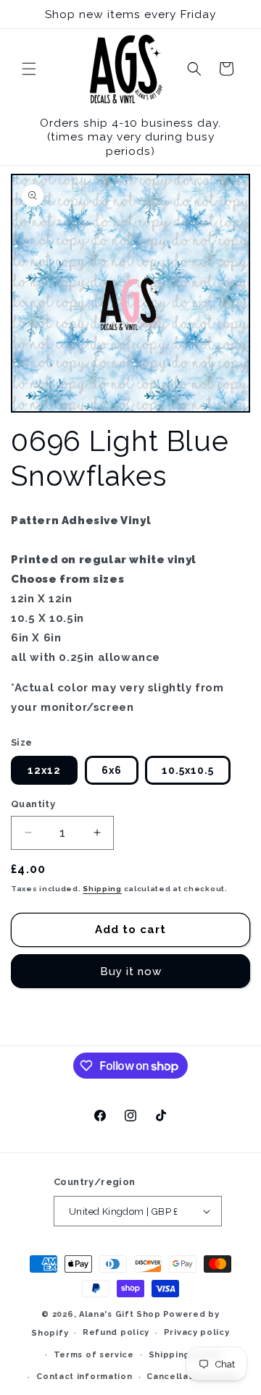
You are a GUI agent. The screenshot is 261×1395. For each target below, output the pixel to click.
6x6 (112, 770)
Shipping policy (186, 1355)
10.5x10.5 (188, 770)
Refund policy (116, 1332)
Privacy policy (197, 1332)
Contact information (84, 1376)
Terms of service (94, 1355)
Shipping (102, 889)
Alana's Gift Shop (120, 1314)
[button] (29, 69)
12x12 (44, 770)
